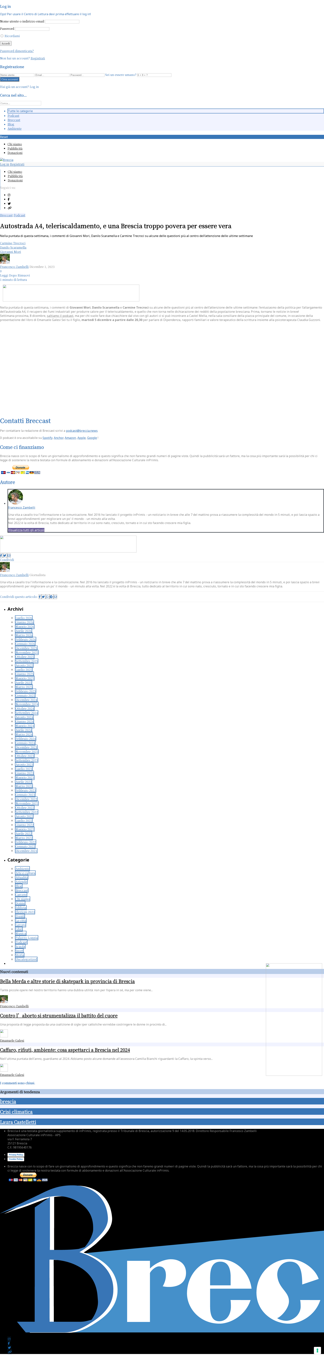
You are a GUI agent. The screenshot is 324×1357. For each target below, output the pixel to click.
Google (92, 438)
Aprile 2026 (23, 631)
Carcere (21, 894)
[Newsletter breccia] (68, 551)
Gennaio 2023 (25, 794)
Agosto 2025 (24, 665)
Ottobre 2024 (24, 708)
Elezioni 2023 (25, 912)
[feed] (9, 208)
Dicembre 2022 (26, 799)
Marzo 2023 (23, 786)
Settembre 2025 (26, 661)
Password (7, 28)
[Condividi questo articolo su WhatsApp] (48, 596)
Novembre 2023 (26, 751)
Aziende (21, 881)
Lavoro (20, 925)
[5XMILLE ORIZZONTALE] (71, 300)
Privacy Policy (16, 1154)
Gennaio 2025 (25, 695)
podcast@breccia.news (82, 431)
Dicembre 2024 (26, 700)
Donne (20, 903)
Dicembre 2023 (26, 747)
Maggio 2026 (24, 626)
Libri (18, 929)
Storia (19, 955)
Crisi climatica (16, 1111)
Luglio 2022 (23, 820)
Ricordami (12, 36)
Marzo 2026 (23, 635)
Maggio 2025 (24, 678)
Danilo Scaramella (13, 247)
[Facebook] (9, 199)
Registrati (38, 58)
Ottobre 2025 (24, 657)
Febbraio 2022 (25, 842)
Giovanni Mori (10, 252)
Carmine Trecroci (13, 243)
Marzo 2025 (23, 687)
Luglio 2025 (23, 669)
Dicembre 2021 (26, 851)
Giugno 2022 (24, 825)
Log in (4, 164)
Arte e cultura (25, 873)
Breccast (14, 120)
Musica (20, 933)
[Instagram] (9, 195)
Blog (11, 124)
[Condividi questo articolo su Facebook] (1, 555)
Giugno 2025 (24, 674)
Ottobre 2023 (24, 756)
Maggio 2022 (24, 829)
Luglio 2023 (23, 769)
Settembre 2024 (26, 713)
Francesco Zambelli (14, 267)
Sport (19, 950)
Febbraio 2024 (25, 738)
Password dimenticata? (17, 51)
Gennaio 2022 (25, 846)
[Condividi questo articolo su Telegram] (52, 596)
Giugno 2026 (24, 622)
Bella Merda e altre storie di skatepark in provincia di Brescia (67, 981)
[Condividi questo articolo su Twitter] (5, 555)
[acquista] (294, 1075)
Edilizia (20, 907)
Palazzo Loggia (26, 938)
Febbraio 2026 (25, 639)
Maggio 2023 (24, 777)
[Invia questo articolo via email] (8, 555)
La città (20, 920)
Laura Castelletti (18, 1122)
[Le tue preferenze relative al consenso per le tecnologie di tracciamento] (317, 1350)
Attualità (21, 877)
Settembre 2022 (26, 812)
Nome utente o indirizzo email (22, 21)
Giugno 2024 (24, 721)
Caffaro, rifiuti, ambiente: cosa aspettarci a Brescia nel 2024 (65, 1049)
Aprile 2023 (23, 782)
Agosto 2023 (24, 764)
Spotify (47, 438)
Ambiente (15, 128)
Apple (81, 438)
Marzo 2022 (23, 838)
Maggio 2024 (24, 725)
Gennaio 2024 (25, 743)
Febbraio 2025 (25, 691)
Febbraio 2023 (25, 790)
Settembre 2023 (26, 760)
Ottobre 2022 (24, 807)
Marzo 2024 (23, 734)
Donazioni (15, 153)
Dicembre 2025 (26, 648)
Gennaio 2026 (25, 644)
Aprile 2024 (23, 730)
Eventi (20, 916)
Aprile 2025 (23, 682)
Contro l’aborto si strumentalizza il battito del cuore (59, 1015)
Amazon (70, 438)
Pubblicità (15, 148)
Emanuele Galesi (12, 1040)
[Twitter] (9, 203)
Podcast (13, 115)
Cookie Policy (16, 1159)
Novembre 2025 (26, 652)
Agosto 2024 (24, 717)
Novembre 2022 (26, 803)
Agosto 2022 (24, 816)
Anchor (58, 438)
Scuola (20, 946)
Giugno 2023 (24, 773)
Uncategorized (26, 959)
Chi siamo (15, 144)
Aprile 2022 (23, 833)
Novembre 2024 (26, 704)
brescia (8, 1101)
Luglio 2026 (23, 618)
